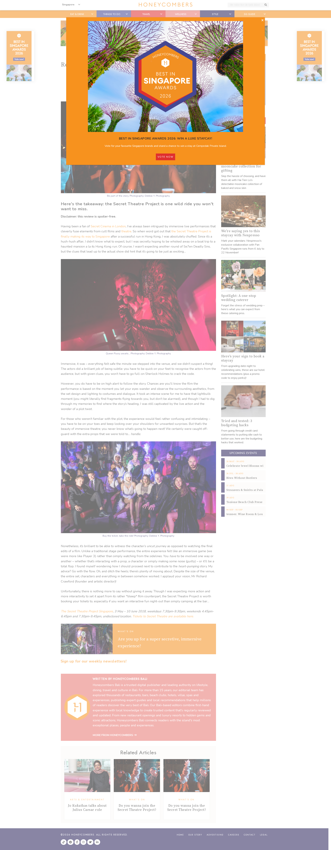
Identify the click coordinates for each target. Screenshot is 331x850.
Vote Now (165, 157)
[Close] (262, 20)
